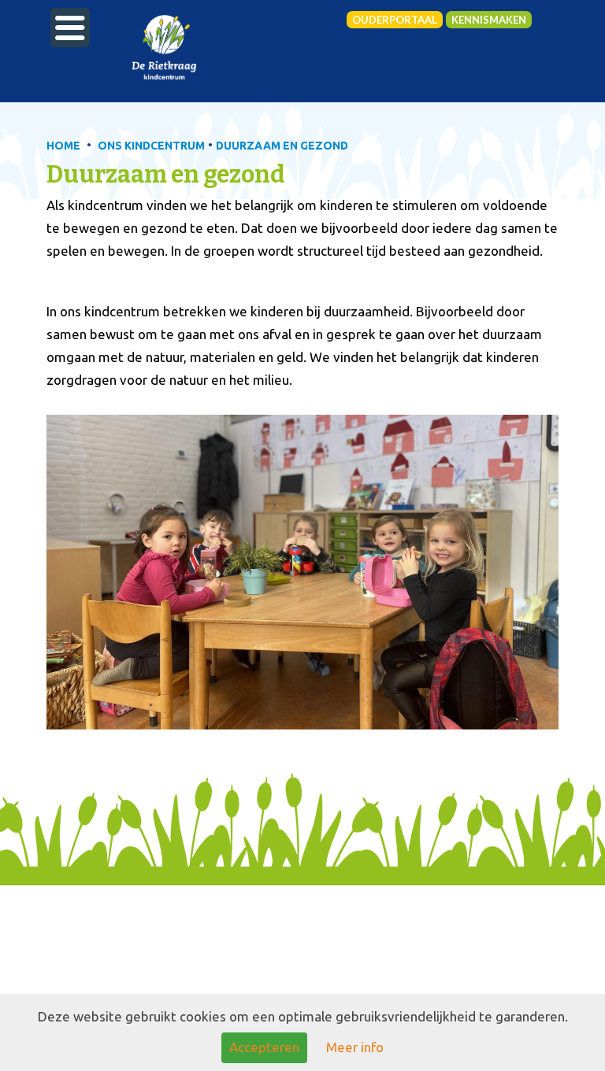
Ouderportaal (394, 19)
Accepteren (264, 1047)
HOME (63, 145)
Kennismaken (488, 19)
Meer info (355, 1047)
